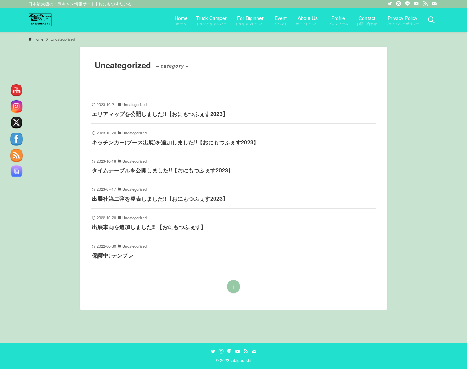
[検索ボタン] (431, 20)
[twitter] (389, 4)
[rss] (425, 4)
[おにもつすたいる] (40, 20)
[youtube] (416, 4)
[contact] (434, 4)
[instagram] (398, 4)
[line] (407, 4)
